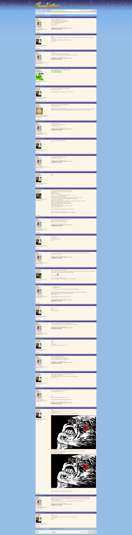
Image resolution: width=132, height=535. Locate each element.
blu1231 (37, 104)
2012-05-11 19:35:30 (40, 234)
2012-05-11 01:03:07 (40, 172)
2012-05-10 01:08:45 (40, 50)
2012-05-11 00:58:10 (40, 155)
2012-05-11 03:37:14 (40, 188)
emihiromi (38, 69)
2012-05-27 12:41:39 (40, 372)
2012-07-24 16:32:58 (40, 512)
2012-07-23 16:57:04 (40, 495)
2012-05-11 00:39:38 (40, 138)
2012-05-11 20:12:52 (40, 251)
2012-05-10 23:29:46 (40, 121)
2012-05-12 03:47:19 (40, 321)
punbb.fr (94, 532)
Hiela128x (38, 36)
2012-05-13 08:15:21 (40, 338)
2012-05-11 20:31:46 (40, 268)
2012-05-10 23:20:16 (40, 102)
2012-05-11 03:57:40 (40, 217)
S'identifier (48, 10)
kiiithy (37, 19)
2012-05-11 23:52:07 (40, 284)
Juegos (55, 15)
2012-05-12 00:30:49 (40, 305)
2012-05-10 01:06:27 (40, 34)
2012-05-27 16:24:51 (40, 388)
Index (44, 10)
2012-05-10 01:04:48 (40, 17)
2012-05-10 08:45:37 (40, 86)
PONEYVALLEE (39, 10)
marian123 (38, 190)
